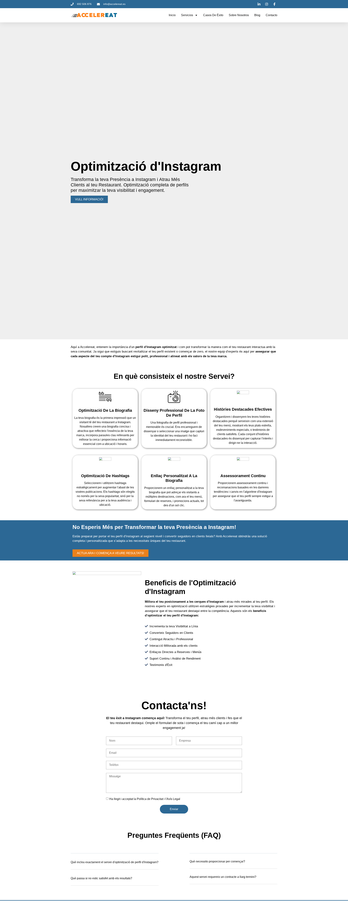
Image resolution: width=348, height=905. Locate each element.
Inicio (172, 15)
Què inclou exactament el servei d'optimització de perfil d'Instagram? (114, 862)
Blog (257, 15)
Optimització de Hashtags (105, 476)
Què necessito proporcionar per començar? (217, 861)
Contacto (271, 15)
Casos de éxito (213, 15)
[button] (115, 864)
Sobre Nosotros (239, 15)
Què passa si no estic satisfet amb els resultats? (101, 878)
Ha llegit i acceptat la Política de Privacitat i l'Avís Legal (144, 798)
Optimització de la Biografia (105, 410)
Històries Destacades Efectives (243, 409)
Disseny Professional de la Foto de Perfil (174, 412)
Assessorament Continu (243, 476)
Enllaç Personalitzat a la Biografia (174, 478)
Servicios (187, 15)
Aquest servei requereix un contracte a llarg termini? (223, 876)
